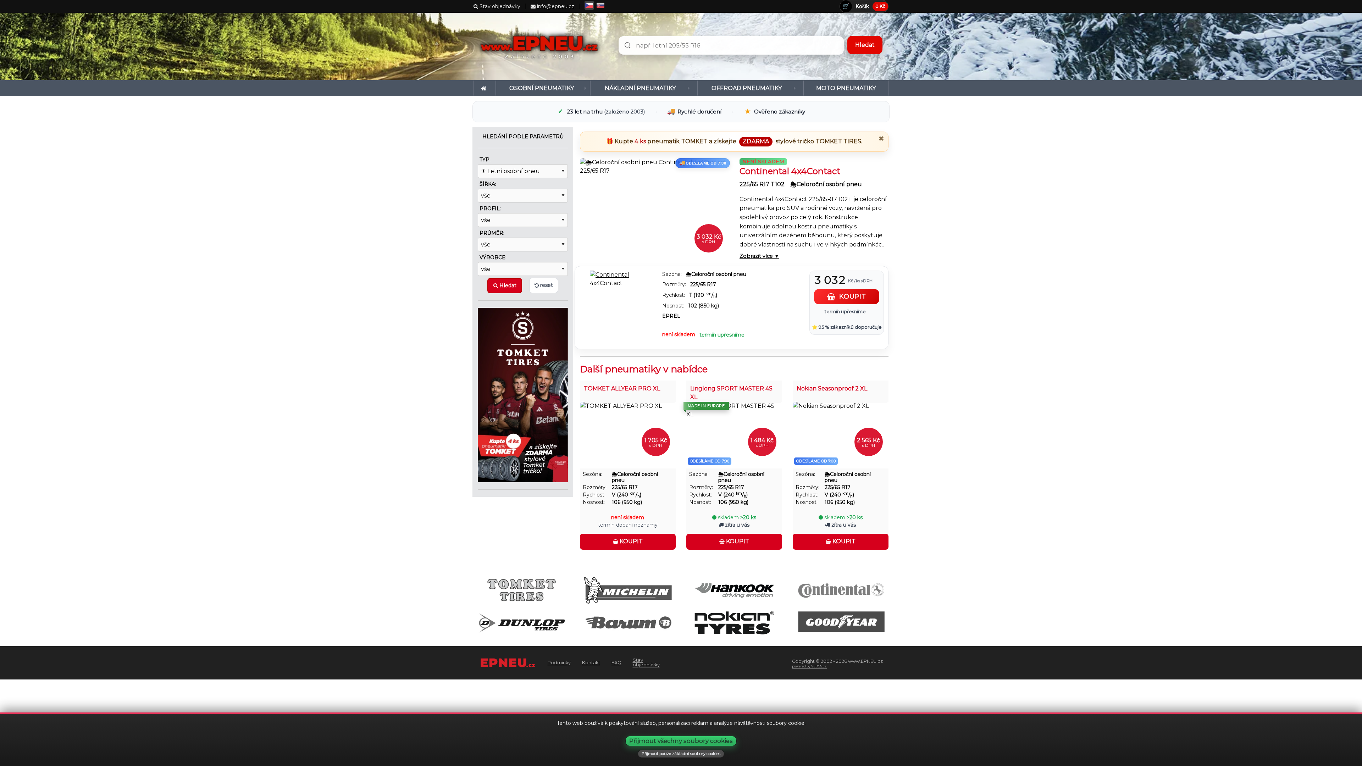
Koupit (630, 541)
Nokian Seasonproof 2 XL (832, 388)
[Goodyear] (840, 622)
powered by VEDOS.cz (809, 666)
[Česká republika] (589, 5)
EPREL (671, 316)
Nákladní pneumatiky (640, 88)
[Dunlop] (521, 622)
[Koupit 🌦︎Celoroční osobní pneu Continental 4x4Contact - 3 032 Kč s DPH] (654, 210)
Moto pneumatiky (846, 88)
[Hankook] (734, 589)
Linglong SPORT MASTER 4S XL (731, 392)
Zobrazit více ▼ (759, 256)
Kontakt (591, 662)
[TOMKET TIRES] (523, 394)
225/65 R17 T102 (763, 184)
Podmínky (559, 662)
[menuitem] (485, 88)
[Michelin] (628, 589)
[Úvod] (485, 88)
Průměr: (492, 233)
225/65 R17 (703, 284)
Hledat (507, 285)
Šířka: (488, 184)
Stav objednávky (499, 6)
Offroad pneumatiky (747, 88)
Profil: (490, 208)
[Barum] (628, 622)
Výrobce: (493, 257)
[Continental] (840, 589)
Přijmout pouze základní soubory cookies (681, 753)
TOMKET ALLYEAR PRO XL (622, 388)
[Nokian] (734, 622)
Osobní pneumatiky (541, 88)
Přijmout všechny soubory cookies (681, 740)
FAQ (616, 662)
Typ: (485, 159)
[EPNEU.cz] (541, 46)
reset (546, 285)
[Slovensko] (600, 5)
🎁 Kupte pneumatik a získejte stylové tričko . (734, 141)
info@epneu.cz (555, 6)
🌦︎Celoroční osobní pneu (826, 184)
